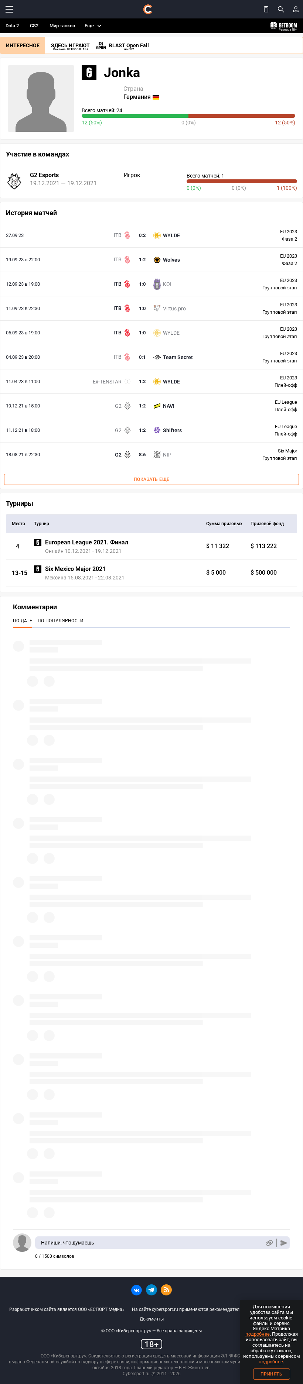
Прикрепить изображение (269, 1243)
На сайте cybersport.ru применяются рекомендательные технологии (203, 1309)
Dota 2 (12, 25)
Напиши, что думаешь (67, 1243)
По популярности (61, 620)
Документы (152, 1319)
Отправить (284, 1243)
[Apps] (266, 9)
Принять (272, 1374)
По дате (22, 620)
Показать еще (152, 479)
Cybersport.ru (136, 1373)
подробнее (257, 1334)
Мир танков (62, 25)
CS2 (34, 25)
